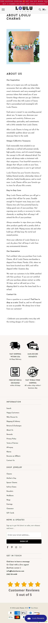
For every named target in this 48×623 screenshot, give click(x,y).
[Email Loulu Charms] (20, 548)
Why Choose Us (12, 417)
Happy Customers (13, 413)
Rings (8, 500)
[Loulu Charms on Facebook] (8, 548)
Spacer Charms (12, 482)
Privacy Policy (11, 439)
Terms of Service (12, 443)
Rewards (10, 434)
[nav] (3, 10)
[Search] (40, 10)
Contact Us (11, 460)
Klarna (9, 452)
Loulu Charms (19, 608)
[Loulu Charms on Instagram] (16, 548)
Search (9, 408)
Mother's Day (11, 478)
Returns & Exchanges (14, 426)
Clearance (10, 508)
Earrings (9, 504)
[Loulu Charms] (24, 7)
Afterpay (10, 447)
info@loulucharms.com (15, 571)
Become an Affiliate (13, 456)
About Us (10, 430)
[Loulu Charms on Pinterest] (12, 548)
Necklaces (10, 495)
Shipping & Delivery (13, 421)
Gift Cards (10, 513)
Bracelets (10, 491)
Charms (9, 474)
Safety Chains (11, 487)
